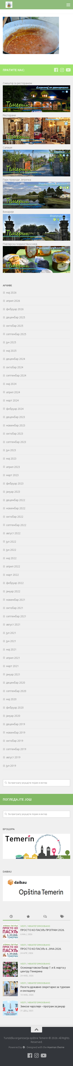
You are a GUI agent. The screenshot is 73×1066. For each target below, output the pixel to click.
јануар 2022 (13, 591)
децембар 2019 (15, 724)
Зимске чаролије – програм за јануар (42, 1006)
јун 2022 (11, 549)
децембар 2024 (15, 358)
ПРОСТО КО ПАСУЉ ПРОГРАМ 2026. (42, 930)
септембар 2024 (16, 375)
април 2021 (13, 657)
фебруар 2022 (15, 583)
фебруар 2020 (15, 707)
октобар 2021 (14, 607)
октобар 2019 (14, 740)
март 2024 (12, 400)
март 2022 (12, 574)
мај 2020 (11, 699)
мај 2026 (11, 292)
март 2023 (12, 475)
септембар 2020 (16, 691)
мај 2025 (11, 350)
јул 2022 (11, 541)
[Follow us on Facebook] (56, 70)
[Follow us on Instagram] (62, 70)
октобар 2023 (14, 433)
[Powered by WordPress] (23, 1047)
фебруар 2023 (15, 483)
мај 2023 (11, 458)
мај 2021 (11, 649)
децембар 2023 (15, 417)
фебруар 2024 (15, 408)
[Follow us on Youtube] (68, 70)
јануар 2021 (13, 674)
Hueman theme (55, 1047)
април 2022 (13, 566)
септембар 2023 (16, 442)
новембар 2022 (15, 508)
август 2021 (13, 624)
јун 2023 (11, 450)
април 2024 (13, 392)
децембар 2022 (15, 500)
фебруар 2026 (15, 309)
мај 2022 (11, 558)
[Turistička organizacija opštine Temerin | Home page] (11, 4)
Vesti (23, 926)
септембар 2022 (16, 525)
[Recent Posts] (11, 917)
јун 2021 (11, 641)
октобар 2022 (14, 516)
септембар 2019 (16, 749)
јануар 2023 (13, 491)
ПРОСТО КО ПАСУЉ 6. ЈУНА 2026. (41, 948)
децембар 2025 (15, 317)
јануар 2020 (13, 715)
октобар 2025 (14, 325)
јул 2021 (11, 632)
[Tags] (61, 917)
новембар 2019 (15, 732)
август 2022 (13, 533)
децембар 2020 (15, 682)
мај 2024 (11, 383)
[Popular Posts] (28, 917)
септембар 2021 (16, 616)
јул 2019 (11, 765)
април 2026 (13, 300)
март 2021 (12, 666)
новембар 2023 (15, 425)
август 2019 (13, 757)
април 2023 (13, 466)
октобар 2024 (14, 367)
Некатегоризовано (39, 926)
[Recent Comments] (44, 917)
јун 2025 (11, 342)
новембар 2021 (15, 599)
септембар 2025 (16, 334)
